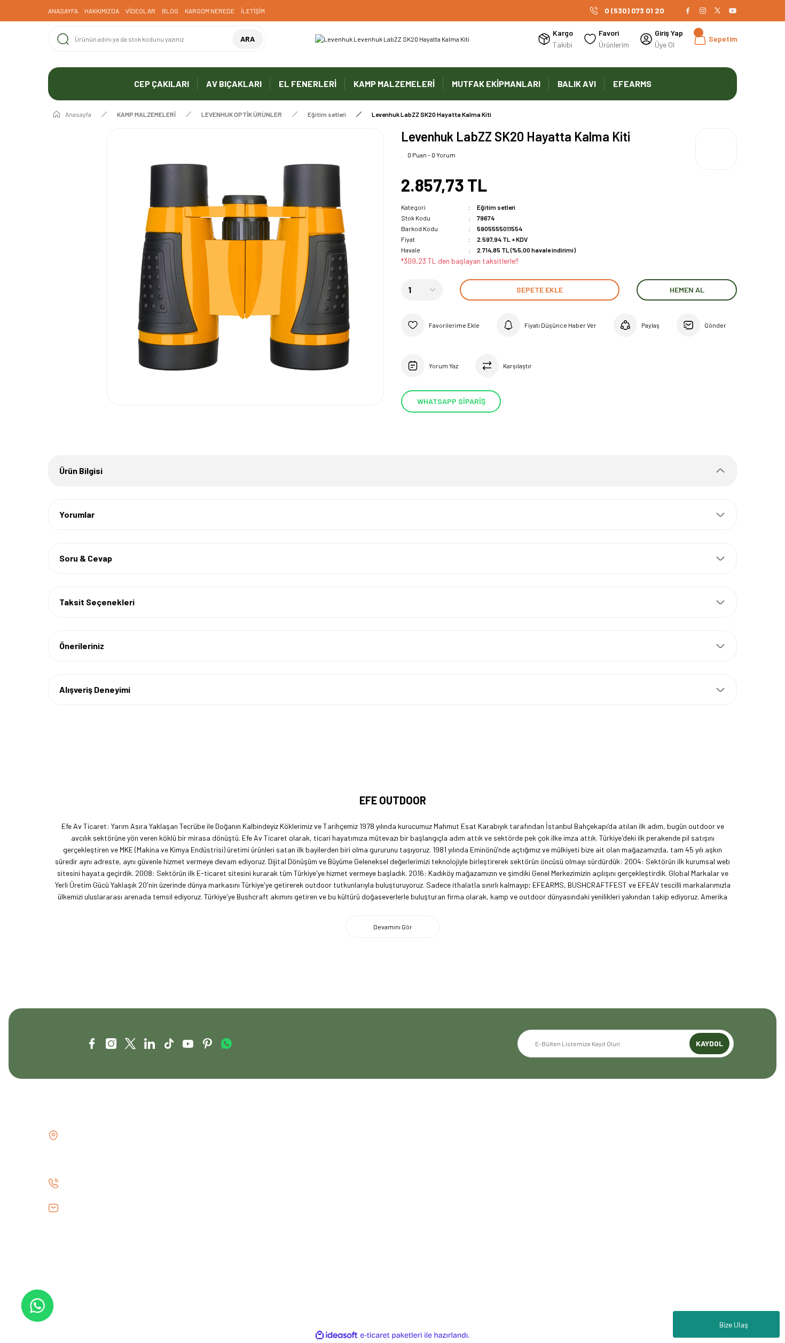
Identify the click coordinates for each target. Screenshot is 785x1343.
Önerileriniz (81, 646)
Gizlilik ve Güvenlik (606, 1153)
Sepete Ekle (539, 289)
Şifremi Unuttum (427, 1171)
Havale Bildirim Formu (259, 1171)
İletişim (236, 1135)
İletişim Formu (247, 1153)
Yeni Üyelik (417, 1135)
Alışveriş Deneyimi (94, 689)
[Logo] (392, 39)
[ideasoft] (336, 1335)
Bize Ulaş (733, 1324)
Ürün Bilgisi (81, 470)
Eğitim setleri (496, 207)
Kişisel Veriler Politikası (614, 1190)
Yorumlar (77, 514)
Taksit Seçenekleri (97, 602)
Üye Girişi (415, 1153)
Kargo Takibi (245, 1190)
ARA (247, 38)
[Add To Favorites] (440, 325)
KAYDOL (709, 1043)
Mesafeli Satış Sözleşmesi (619, 1135)
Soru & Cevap (85, 558)
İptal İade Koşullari (608, 1171)
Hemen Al (687, 289)
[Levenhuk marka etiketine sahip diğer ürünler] (716, 149)
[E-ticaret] (391, 1335)
